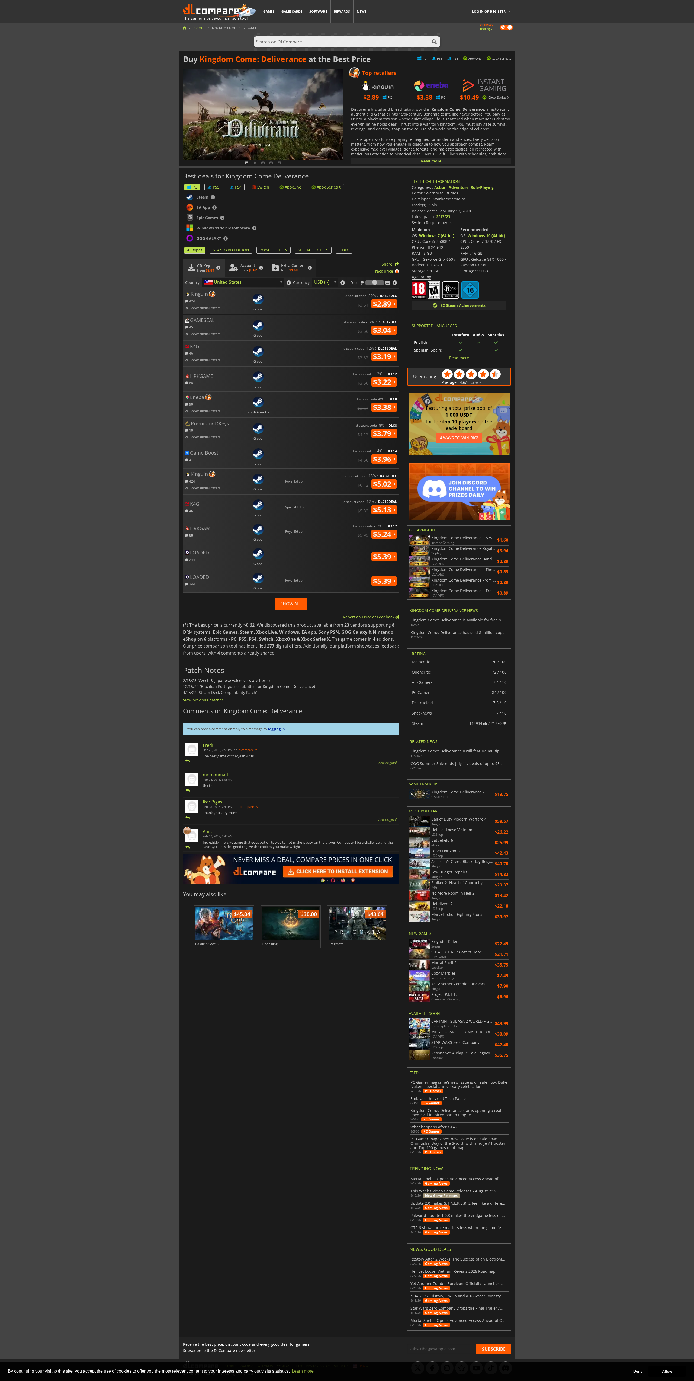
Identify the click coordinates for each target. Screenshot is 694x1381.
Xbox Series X (329, 187)
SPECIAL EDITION (313, 250)
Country (192, 283)
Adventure (458, 187)
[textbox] (224, 282)
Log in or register (489, 11)
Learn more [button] (303, 1371)
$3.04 (383, 330)
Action (440, 187)
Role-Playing (482, 187)
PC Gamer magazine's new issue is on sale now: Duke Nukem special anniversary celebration (458, 1084)
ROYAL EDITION (273, 250)
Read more (431, 161)
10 (190, 430)
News (362, 11)
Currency (301, 283)
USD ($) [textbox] (321, 282)
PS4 (238, 187)
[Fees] (374, 282)
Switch (263, 187)
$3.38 (383, 407)
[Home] (184, 28)
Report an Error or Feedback (369, 617)
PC (194, 187)
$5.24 (383, 534)
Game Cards (292, 11)
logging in (276, 728)
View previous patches (203, 700)
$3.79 (383, 433)
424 (191, 301)
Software (318, 11)
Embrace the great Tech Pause (438, 1098)
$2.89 (383, 303)
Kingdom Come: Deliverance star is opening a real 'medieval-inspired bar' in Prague (455, 1112)
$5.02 (383, 484)
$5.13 (383, 509)
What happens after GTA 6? (435, 1127)
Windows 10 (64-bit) (486, 235)
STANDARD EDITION (231, 250)
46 (190, 353)
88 (190, 383)
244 (191, 559)
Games (269, 11)
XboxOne (293, 187)
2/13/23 (443, 216)
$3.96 (383, 459)
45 (190, 327)
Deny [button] (638, 1371)
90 (190, 404)
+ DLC (344, 250)
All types (195, 250)
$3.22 (383, 382)
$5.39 (383, 556)
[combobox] (243, 282)
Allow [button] (667, 1371)
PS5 (216, 187)
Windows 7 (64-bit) (436, 235)
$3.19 (383, 356)
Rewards (342, 11)
